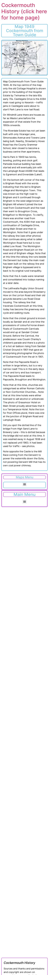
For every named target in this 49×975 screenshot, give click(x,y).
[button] (24, 484)
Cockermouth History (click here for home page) (24, 11)
